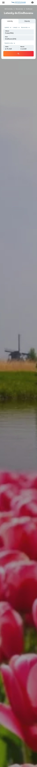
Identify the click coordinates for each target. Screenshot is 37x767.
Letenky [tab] (10, 21)
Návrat (22, 47)
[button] (8, 27)
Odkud (7, 31)
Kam (6, 37)
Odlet (6, 47)
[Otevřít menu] (4, 2)
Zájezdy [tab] (27, 21)
